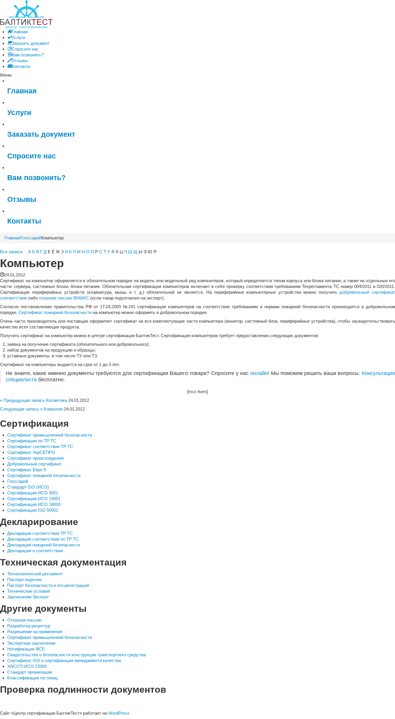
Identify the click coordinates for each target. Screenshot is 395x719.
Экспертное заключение (31, 643)
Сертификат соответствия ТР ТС (40, 446)
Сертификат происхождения (35, 458)
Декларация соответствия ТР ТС (40, 533)
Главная (22, 91)
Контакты (24, 221)
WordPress (119, 713)
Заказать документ (41, 134)
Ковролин (53, 408)
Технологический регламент (35, 573)
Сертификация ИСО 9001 (32, 492)
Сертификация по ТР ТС (31, 440)
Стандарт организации (29, 672)
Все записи (11, 251)
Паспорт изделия (24, 579)
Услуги (19, 113)
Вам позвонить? (36, 178)
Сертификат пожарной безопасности (55, 312)
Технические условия (28, 591)
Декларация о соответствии (35, 550)
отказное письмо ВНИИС (64, 297)
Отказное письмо (24, 620)
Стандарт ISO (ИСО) (28, 487)
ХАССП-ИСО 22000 (27, 666)
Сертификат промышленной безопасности (49, 434)
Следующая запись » (21, 408)
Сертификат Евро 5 (26, 469)
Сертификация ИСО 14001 (33, 498)
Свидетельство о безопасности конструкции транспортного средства (76, 654)
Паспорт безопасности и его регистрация (48, 585)
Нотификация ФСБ (26, 648)
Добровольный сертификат (34, 463)
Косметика (56, 400)
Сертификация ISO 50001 (32, 510)
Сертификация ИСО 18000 (33, 504)
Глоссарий (31, 237)
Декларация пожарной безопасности (43, 544)
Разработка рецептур (28, 625)
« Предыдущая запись (22, 400)
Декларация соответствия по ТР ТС (43, 539)
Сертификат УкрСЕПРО (31, 452)
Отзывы (21, 199)
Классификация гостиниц (32, 677)
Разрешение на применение (34, 631)
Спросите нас (31, 156)
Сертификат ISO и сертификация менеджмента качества (64, 660)
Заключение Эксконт (28, 596)
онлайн (259, 373)
